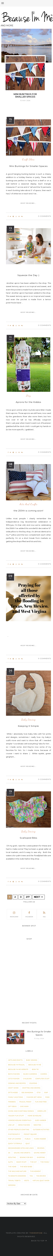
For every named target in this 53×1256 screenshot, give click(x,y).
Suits (10, 1162)
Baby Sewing (28, 719)
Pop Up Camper (14, 1139)
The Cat (33, 1162)
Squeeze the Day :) (28, 275)
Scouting (12, 1157)
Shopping (41, 1157)
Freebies (12, 1102)
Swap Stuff (21, 1162)
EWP (46, 1092)
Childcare (27, 1079)
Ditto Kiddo (13, 1092)
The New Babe (26, 1167)
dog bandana (27, 1092)
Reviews (40, 1148)
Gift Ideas (12, 1106)
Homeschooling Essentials (19, 1120)
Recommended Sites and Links (21, 1148)
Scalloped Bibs (28, 838)
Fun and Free (41, 1102)
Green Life (41, 1111)
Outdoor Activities (41, 1130)
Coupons (33, 1083)
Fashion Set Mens (34, 1097)
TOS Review (41, 1176)
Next (37, 897)
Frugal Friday (25, 1102)
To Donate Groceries (17, 1176)
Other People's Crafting (18, 1130)
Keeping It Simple (28, 726)
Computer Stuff (42, 1079)
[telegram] (13, 216)
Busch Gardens (30, 1074)
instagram (14, 917)
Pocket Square (30, 1134)
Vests (26, 1180)
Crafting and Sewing (31, 1088)
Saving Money (40, 1153)
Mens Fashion (24, 1125)
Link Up (11, 1125)
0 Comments (44, 216)
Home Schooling (34, 1116)
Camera (43, 1074)
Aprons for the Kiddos (28, 402)
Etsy (28, 396)
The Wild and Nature (17, 1171)
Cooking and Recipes (17, 1083)
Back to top (38, 1241)
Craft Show (28, 159)
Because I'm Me (34, 1065)
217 (28, 897)
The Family (44, 1162)
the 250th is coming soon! (28, 510)
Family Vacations (15, 1097)
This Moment (35, 1171)
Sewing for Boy (26, 1157)
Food (47, 1097)
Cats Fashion (13, 1079)
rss (44, 917)
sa (9, 1153)
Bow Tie (35, 1069)
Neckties (37, 1125)
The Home (12, 1167)
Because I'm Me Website (18, 1069)
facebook (29, 917)
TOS (31, 1176)
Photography (14, 1134)
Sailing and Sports (22, 1153)
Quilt (28, 1143)
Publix (27, 1139)
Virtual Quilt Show (41, 1180)
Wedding (12, 1185)
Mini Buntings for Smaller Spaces (28, 166)
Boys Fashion (14, 1074)
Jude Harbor (40, 1120)
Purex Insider (40, 1139)
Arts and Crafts (28, 504)
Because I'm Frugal (16, 1065)
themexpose (36, 1233)
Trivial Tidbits (14, 1180)
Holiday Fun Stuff (16, 1116)
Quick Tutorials (15, 1143)
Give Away (24, 1106)
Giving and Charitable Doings (21, 1111)
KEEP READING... (28, 203)
